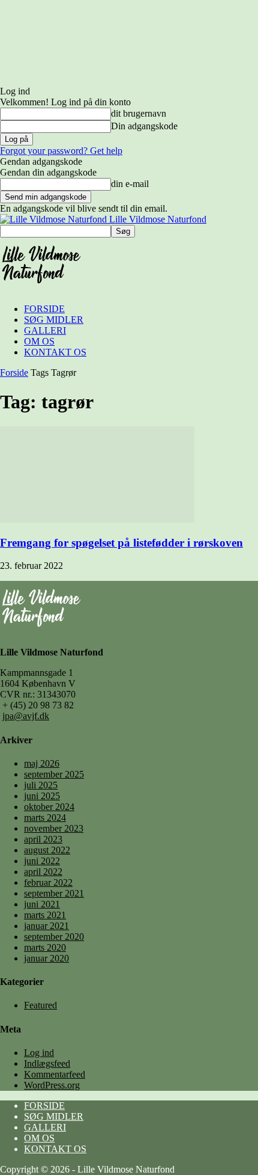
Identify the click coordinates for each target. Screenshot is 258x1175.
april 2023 (43, 839)
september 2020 (54, 936)
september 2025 (54, 774)
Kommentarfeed (54, 1074)
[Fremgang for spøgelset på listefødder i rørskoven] (97, 519)
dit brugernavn (138, 113)
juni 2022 (42, 861)
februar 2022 (48, 882)
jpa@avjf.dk (25, 716)
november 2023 (53, 828)
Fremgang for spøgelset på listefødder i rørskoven (121, 542)
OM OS (39, 341)
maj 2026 (41, 763)
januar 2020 (46, 958)
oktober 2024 (49, 807)
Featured (40, 1005)
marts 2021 (45, 915)
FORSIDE (44, 309)
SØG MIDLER (53, 319)
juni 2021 (42, 904)
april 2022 (43, 872)
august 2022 (47, 850)
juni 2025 (42, 796)
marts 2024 (45, 817)
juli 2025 (41, 785)
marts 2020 (45, 947)
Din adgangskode (144, 126)
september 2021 (54, 893)
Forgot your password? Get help (61, 151)
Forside (14, 372)
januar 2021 (46, 926)
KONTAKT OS (55, 352)
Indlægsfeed (47, 1063)
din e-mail (130, 184)
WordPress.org (52, 1085)
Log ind (39, 1053)
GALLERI (45, 330)
